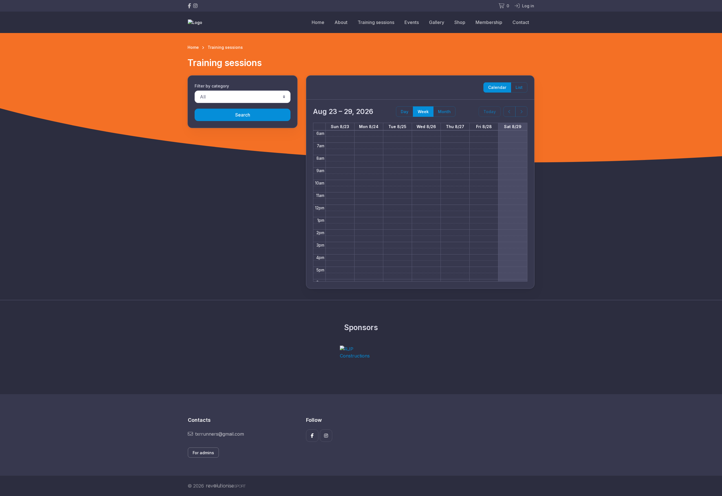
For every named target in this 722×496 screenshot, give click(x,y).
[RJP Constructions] (361, 352)
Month (444, 111)
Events (411, 22)
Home (318, 22)
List (519, 87)
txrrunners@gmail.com (219, 434)
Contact (520, 22)
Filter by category (212, 86)
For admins (203, 452)
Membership (489, 22)
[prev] (509, 111)
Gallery (436, 22)
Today (489, 111)
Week (423, 111)
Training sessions (376, 22)
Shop (459, 22)
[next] (521, 111)
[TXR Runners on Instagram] (195, 6)
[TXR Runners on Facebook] (189, 6)
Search (242, 115)
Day (404, 111)
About (340, 22)
